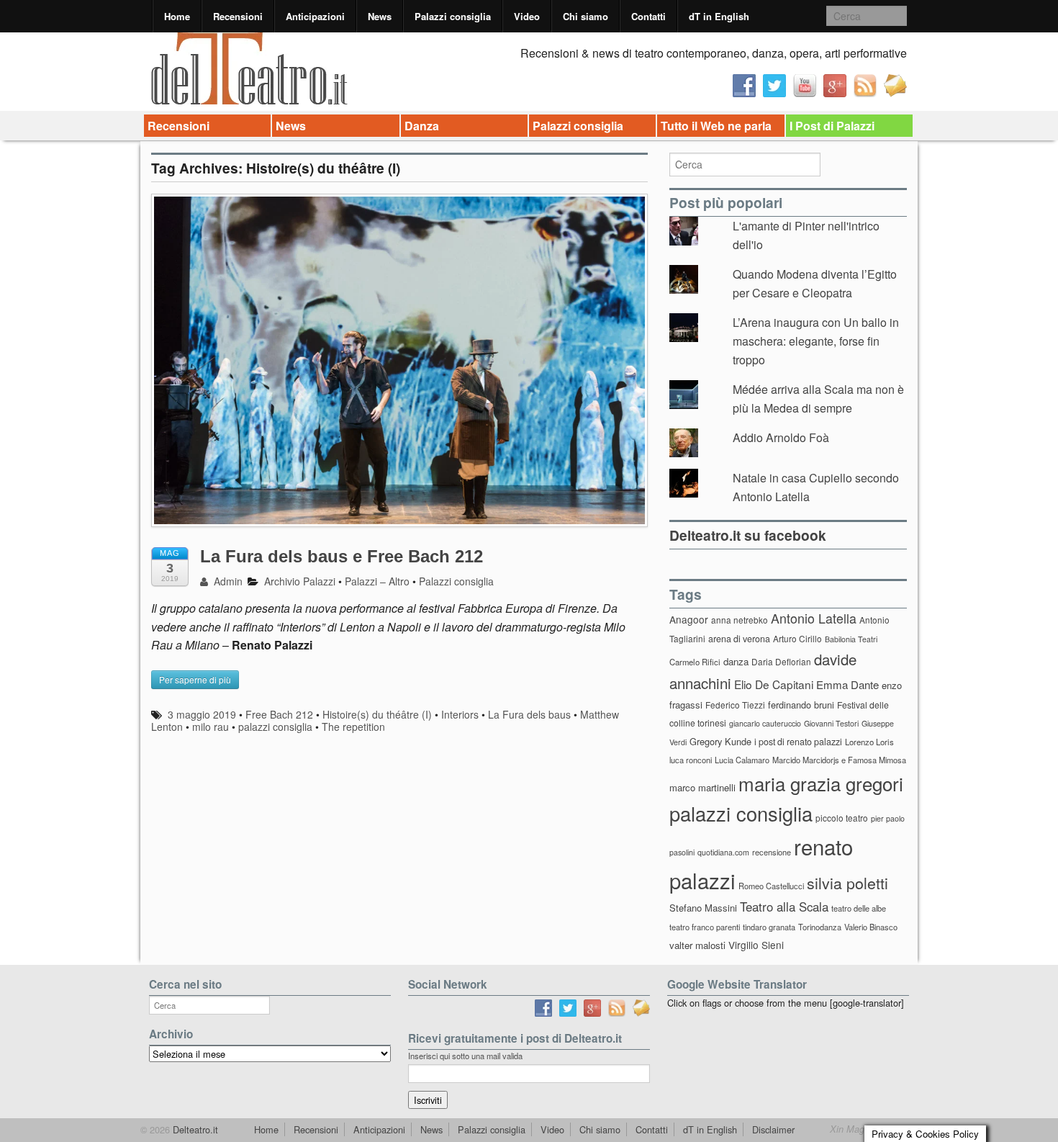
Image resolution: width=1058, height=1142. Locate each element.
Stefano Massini (703, 907)
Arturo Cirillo (797, 638)
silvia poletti (847, 882)
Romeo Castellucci (771, 885)
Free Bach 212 (279, 714)
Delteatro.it (194, 1129)
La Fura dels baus (529, 714)
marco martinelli (702, 787)
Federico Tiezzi (735, 704)
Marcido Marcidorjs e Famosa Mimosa (839, 759)
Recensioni (238, 16)
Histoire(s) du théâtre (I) (377, 714)
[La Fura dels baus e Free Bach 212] (399, 367)
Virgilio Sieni (756, 945)
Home (177, 16)
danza (736, 661)
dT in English (719, 16)
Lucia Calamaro (742, 759)
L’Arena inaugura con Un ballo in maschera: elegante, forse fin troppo (816, 340)
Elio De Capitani (773, 684)
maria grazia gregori (820, 783)
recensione (771, 852)
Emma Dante (847, 684)
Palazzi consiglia (453, 16)
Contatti (648, 16)
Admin (227, 581)
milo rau (210, 726)
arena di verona (739, 638)
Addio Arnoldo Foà (781, 437)
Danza (421, 125)
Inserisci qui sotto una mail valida (465, 1055)
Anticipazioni (315, 16)
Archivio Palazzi (299, 581)
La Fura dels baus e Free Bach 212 (341, 556)
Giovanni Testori (831, 723)
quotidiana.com (723, 852)
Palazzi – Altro (377, 581)
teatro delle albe (858, 908)
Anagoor (688, 619)
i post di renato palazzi (798, 741)
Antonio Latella (813, 618)
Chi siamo (585, 16)
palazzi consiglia (275, 726)
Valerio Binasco (871, 926)
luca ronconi (690, 759)
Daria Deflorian (781, 661)
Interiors (460, 714)
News (380, 16)
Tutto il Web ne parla (716, 125)
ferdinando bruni (801, 704)
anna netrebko (739, 619)
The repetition (353, 726)
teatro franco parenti (704, 926)
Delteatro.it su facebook (747, 535)
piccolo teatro (841, 817)
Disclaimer (773, 1129)
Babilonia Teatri (851, 639)
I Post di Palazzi (832, 125)
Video (527, 16)
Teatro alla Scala (784, 906)
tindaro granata (769, 926)
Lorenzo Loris (869, 741)
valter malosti (697, 945)
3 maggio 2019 (202, 714)
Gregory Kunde (720, 741)
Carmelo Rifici (694, 661)
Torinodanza (819, 926)
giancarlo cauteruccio (765, 723)
